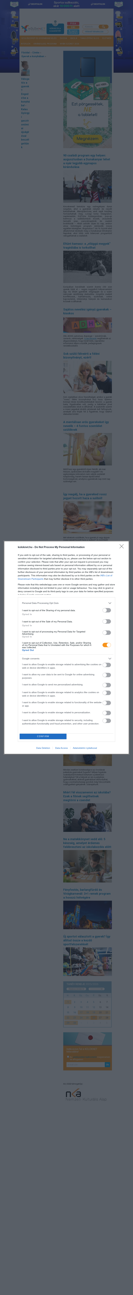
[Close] (123, 547)
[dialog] (66, 647)
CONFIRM (43, 736)
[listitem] (66, 603)
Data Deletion (43, 748)
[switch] (107, 610)
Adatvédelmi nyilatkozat (85, 748)
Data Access (61, 748)
